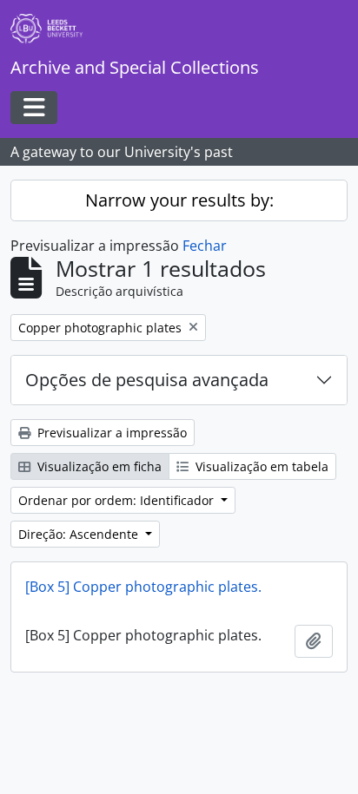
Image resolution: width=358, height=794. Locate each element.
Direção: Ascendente (80, 534)
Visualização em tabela (260, 466)
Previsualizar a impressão (110, 432)
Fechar (204, 245)
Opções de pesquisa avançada (146, 379)
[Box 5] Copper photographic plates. (143, 586)
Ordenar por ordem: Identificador (117, 500)
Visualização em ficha (98, 466)
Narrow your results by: (179, 200)
